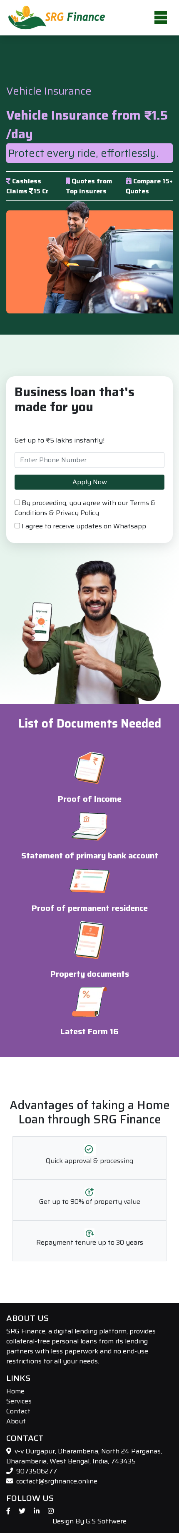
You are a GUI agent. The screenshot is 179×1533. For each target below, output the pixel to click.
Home (15, 1391)
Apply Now (89, 482)
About (16, 1421)
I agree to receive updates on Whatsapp (83, 526)
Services (19, 1401)
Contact (18, 1411)
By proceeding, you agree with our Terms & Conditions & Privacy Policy (85, 508)
